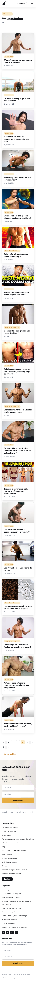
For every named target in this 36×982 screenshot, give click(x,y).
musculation (20, 812)
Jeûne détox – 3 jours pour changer (14, 916)
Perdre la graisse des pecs (11, 908)
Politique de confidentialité (22, 974)
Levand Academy (8, 854)
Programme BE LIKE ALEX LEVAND (14, 850)
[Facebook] (7, 932)
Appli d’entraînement (9, 862)
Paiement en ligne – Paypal (11, 874)
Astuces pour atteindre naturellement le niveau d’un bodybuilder (16, 685)
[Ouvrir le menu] (32, 3)
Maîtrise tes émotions (9, 919)
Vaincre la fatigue (8, 923)
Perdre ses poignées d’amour (12, 912)
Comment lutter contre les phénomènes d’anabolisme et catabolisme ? (17, 450)
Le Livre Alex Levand (9, 858)
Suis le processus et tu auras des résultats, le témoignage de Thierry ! (17, 371)
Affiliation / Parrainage (9, 978)
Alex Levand (6, 835)
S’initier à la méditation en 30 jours (14, 927)
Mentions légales (7, 974)
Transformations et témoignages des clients (18, 839)
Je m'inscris (18, 801)
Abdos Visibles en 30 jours (11, 894)
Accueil (4, 812)
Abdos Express (7, 890)
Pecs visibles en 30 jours (11, 897)
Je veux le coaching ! (9, 831)
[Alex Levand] (4, 3)
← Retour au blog (9, 754)
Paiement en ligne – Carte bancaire (14, 870)
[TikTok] (12, 932)
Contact (4, 866)
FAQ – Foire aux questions (11, 843)
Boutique (22, 3)
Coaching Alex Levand (10, 827)
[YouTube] (16, 932)
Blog (11, 812)
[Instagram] (3, 932)
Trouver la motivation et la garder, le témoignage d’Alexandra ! (16, 491)
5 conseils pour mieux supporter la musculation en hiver (16, 139)
